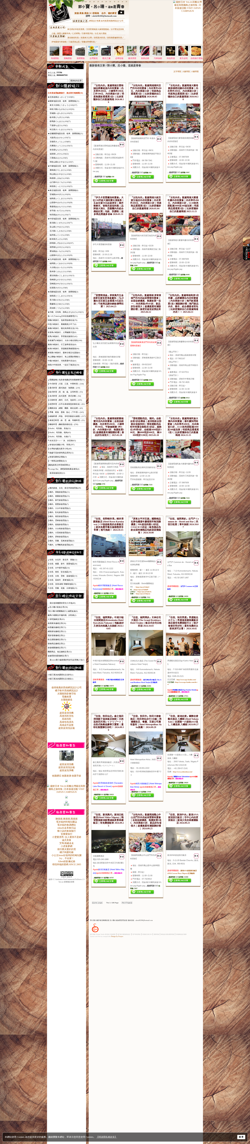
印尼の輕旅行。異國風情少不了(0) (62, 324)
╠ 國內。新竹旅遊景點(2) (58, 500)
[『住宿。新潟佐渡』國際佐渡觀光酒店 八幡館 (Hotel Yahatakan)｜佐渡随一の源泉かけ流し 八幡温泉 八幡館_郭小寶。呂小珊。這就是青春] (183, 751)
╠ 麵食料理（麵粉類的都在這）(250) (63, 424)
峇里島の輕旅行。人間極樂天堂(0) (62, 332)
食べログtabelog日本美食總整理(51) (63, 316)
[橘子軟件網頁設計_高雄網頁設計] (95, 933)
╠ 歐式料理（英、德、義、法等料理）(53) (65, 392)
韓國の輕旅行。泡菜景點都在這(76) (62, 320)
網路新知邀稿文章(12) (57, 631)
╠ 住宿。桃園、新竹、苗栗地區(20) (62, 564)
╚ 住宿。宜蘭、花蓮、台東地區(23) (62, 588)
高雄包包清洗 (66, 722)
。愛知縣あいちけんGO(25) (59, 251)
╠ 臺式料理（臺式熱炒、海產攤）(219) (64, 388)
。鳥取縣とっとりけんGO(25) (60, 186)
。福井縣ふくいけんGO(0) (58, 235)
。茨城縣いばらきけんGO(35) (60, 113)
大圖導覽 (186, 71)
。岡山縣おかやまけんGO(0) (59, 174)
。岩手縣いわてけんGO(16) (59, 211)
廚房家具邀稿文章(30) (57, 623)
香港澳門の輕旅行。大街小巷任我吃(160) (65, 340)
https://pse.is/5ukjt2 (142, 587)
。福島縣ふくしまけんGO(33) (60, 198)
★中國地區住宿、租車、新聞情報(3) (63, 166)
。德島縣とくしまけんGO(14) (60, 296)
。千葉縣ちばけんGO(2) (58, 125)
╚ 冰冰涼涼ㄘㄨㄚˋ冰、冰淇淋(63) (62, 440)
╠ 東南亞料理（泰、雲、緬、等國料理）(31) (66, 420)
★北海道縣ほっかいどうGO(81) (61, 97)
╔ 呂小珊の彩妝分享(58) (58, 607)
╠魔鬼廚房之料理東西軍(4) (59, 465)
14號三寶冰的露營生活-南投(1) (60, 679)
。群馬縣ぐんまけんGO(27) (59, 121)
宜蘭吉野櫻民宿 (88, 42)
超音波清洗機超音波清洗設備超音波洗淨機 (66, 767)
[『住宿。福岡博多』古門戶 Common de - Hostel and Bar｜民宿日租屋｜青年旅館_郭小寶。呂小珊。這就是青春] (183, 556)
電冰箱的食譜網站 (66, 825)
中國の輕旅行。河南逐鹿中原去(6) (62, 361)
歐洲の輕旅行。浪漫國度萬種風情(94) (63, 348)
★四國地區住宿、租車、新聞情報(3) (63, 292)
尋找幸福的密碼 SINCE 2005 (66, 864)
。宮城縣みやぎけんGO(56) (59, 194)
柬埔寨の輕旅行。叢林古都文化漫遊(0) (64, 353)
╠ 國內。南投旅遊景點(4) (58, 516)
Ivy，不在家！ (66, 858)
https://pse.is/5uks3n (144, 592)
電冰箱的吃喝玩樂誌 (66, 822)
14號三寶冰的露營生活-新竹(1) (60, 675)
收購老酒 (66, 776)
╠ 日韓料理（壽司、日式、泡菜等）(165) (65, 400)
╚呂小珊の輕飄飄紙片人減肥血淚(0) (63, 611)
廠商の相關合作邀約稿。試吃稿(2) (62, 615)
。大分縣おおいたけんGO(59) (60, 267)
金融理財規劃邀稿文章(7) (58, 656)
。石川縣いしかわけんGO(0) (59, 231)
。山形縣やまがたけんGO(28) (60, 202)
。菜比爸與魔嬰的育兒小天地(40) (61, 603)
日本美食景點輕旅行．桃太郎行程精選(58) (65, 93)
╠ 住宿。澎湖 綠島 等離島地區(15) (62, 584)
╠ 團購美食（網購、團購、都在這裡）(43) (65, 408)
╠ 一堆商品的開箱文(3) (57, 461)
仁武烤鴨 (76, 33)
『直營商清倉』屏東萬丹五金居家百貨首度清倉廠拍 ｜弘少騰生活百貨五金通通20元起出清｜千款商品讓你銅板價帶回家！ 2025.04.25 (108, 301)
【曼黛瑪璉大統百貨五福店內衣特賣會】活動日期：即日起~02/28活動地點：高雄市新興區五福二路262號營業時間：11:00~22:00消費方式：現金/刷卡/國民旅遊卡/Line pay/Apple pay (146, 249)
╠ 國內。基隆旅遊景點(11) (59, 492)
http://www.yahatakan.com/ (182, 772)
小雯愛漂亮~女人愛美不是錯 (66, 837)
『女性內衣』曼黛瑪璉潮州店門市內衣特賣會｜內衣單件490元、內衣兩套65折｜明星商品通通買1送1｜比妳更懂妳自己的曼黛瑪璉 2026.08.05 (145, 91)
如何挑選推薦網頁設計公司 (112, 21)
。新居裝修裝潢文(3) (56, 473)
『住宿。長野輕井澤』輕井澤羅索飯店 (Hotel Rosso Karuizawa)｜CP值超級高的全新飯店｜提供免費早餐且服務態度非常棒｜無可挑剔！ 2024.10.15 (108, 524)
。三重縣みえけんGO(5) (58, 158)
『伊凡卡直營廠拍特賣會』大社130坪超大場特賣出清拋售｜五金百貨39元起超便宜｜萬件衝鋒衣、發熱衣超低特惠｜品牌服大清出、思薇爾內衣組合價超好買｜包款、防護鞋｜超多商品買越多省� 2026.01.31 (108, 205)
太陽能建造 (66, 699)
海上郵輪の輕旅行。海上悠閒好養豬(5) (64, 357)
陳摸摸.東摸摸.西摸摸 (67, 819)
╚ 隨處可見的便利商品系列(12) (60, 453)
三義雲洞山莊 (74, 42)
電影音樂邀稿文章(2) (56, 635)
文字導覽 (177, 71)
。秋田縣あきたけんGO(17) (59, 215)
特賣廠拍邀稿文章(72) (57, 627)
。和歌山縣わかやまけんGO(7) (60, 162)
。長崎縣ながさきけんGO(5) (59, 280)
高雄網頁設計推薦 (181, 934)
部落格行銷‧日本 (147, 934)
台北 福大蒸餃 (100, 33)
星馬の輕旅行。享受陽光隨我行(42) (62, 336)
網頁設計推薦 (94, 21)
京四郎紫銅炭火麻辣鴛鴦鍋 (97, 29)
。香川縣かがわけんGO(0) (58, 300)
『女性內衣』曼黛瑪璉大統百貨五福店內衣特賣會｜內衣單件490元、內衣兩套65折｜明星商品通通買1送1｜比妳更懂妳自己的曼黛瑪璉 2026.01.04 (145, 203)
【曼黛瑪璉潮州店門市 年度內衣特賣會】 (145, 155)
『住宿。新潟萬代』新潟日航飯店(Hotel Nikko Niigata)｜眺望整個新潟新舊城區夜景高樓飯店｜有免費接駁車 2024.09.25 (108, 820)
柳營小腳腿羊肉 (63, 33)
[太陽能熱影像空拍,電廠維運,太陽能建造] (66, 710)
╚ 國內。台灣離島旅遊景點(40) (60, 545)
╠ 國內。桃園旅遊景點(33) (59, 496)
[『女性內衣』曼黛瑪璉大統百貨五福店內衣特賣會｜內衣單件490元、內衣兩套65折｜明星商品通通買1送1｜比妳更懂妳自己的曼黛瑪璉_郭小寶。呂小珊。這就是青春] (146, 232)
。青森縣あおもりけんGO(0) (59, 206)
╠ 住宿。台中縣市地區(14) (59, 568)
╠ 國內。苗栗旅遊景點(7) (58, 504)
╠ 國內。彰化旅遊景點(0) (58, 512)
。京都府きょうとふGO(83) (59, 142)
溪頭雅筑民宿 (73, 38)
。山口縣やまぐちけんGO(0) (59, 182)
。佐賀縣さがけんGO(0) (58, 288)
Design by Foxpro (117, 936)
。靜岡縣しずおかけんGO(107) (60, 243)
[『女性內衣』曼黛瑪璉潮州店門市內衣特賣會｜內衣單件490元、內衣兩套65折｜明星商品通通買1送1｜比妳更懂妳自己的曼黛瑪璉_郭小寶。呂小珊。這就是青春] (146, 134)
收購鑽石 (56, 776)
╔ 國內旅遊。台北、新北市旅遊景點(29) (64, 488)
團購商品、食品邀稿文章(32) (60, 652)
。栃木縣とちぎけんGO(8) (58, 117)
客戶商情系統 (136, 934)
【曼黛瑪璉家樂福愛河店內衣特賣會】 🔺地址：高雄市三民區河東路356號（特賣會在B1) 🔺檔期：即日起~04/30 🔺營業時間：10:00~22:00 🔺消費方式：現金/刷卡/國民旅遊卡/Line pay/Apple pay (108, 474)
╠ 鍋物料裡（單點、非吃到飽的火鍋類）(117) (67, 416)
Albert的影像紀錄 (66, 861)
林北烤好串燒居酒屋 (75, 29)
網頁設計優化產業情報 (167, 934)
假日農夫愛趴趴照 (66, 849)
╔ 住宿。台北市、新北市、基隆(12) (62, 560)
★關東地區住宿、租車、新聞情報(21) (63, 101)
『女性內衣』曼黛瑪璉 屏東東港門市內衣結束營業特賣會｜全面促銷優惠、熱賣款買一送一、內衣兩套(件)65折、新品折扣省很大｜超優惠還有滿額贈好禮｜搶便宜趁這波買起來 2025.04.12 (145, 303)
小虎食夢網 (66, 846)
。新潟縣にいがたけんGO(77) (60, 223)
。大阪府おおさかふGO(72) (59, 137)
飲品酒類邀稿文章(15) (57, 639)
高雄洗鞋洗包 (66, 716)
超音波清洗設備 (66, 728)
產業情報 (156, 934)
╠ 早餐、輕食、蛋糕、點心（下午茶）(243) (66, 412)
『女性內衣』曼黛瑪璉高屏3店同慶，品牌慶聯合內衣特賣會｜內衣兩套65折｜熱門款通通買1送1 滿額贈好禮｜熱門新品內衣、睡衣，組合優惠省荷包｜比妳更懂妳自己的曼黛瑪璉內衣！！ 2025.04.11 (183, 303)
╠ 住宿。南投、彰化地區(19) (59, 572)
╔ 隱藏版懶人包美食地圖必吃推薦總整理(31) (66, 380)
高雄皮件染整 (66, 725)
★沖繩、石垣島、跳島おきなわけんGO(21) (66, 312)
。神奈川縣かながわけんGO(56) (61, 109)
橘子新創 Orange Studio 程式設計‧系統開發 (102, 934)
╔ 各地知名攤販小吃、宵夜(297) (61, 445)
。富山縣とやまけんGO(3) (58, 227)
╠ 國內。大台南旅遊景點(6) (59, 528)
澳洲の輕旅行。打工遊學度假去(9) (62, 344)
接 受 (241, 1137)
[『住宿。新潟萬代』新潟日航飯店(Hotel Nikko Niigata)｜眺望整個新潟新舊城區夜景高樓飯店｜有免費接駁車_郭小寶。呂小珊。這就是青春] (108, 852)
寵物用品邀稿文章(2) (56, 643)
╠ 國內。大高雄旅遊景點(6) (59, 532)
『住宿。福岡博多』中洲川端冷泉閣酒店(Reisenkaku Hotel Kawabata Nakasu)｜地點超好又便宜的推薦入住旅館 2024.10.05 (108, 623)
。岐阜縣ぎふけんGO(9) (58, 239)
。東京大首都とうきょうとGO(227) (62, 105)
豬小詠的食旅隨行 (66, 831)
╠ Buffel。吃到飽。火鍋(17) (59, 436)
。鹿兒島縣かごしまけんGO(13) (61, 275)
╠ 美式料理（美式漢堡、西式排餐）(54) (64, 396)
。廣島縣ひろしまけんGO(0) (59, 170)
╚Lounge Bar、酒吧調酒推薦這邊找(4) (63, 469)
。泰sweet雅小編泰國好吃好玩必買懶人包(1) (66, 660)
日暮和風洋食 (87, 33)
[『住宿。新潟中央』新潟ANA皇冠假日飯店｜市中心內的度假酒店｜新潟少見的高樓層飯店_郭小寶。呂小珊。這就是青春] (183, 849)
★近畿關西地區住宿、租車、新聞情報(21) (65, 133)
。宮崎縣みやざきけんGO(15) (60, 284)
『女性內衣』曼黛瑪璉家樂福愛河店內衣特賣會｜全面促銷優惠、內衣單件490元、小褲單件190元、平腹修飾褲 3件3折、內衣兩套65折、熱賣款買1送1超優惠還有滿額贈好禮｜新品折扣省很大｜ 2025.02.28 (108, 426)
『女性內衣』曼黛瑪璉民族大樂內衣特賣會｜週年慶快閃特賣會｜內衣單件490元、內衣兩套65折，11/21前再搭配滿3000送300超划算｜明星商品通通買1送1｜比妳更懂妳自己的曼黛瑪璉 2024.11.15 (183, 426)
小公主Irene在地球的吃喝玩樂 (67, 855)
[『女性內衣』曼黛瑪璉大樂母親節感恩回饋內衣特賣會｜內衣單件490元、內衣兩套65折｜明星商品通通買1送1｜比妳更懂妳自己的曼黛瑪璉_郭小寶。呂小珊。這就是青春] (183, 132)
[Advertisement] (151, 25)
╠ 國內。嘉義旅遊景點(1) (58, 524)
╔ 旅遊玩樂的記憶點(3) (57, 457)
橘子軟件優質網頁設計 (123, 934)
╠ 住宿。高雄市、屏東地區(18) (60, 580)
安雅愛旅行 (66, 834)
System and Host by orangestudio (100, 936)
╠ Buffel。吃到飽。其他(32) (59, 428)
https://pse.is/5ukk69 (141, 589)
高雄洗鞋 (66, 719)
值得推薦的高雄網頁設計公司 (67, 687)
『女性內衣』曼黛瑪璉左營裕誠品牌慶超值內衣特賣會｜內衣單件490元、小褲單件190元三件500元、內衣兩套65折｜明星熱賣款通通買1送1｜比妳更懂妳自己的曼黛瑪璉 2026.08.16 (108, 93)
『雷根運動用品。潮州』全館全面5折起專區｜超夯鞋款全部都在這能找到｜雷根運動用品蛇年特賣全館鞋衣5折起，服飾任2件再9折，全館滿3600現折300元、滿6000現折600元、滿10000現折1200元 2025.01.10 (145, 426)
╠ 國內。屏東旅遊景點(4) (58, 537)
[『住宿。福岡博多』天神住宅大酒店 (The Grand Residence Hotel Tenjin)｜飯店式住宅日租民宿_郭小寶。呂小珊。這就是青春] (146, 655)
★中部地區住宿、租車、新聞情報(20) (63, 219)
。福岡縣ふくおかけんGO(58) (60, 263)
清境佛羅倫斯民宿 (114, 38)
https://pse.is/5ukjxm (143, 594)
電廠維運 (66, 696)
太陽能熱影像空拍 (66, 693)
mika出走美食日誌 (66, 828)
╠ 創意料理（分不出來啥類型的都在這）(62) (66, 404)
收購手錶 (76, 776)
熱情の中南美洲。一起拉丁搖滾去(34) (63, 365)
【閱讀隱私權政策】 (106, 1137)
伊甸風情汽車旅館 (59, 42)
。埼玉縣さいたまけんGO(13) (60, 129)
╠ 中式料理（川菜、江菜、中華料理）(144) (66, 384)
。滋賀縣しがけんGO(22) (58, 154)
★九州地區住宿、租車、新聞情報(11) (63, 259)
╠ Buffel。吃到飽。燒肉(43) (59, 432)
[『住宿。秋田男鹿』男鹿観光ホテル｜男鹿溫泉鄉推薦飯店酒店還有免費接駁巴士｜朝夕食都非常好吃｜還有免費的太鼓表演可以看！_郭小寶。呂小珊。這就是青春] (183, 655)
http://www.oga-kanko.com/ (186, 679)
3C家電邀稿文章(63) (56, 619)
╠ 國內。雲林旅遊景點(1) (58, 520)
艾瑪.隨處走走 (66, 843)
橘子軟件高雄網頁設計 (66, 690)
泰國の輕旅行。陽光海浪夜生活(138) (63, 328)
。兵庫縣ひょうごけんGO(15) (60, 146)
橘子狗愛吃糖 (66, 852)
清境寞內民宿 (99, 38)
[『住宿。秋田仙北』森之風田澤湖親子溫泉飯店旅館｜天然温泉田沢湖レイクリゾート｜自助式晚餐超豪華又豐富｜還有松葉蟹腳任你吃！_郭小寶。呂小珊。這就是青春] (108, 757)
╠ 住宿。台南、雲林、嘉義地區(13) (62, 576)
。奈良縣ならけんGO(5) (58, 150)
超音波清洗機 (66, 713)
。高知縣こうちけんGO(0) (58, 308)
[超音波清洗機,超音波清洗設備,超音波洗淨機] (66, 760)
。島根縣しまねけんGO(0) (58, 178)
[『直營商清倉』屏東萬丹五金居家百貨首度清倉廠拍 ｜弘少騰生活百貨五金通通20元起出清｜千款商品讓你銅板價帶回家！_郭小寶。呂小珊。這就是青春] (108, 339)
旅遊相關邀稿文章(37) (57, 648)
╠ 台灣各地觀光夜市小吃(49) (59, 449)
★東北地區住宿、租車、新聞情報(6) (63, 190)
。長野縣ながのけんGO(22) (59, 247)
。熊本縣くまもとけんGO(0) (59, 271)
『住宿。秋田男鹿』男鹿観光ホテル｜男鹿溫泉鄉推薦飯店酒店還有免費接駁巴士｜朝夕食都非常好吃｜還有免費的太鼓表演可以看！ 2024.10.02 (183, 623)
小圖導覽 (195, 71)
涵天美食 (66, 840)
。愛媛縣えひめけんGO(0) (58, 304)
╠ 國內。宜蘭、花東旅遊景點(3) (61, 541)
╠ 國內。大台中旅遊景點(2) (59, 508)
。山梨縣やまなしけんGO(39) (60, 255)
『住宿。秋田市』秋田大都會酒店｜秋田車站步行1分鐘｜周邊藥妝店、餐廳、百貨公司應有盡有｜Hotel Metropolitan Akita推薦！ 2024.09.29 (146, 721)
